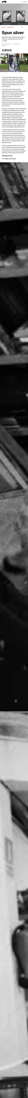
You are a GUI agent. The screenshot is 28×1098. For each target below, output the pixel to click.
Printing (4, 45)
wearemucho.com (7, 155)
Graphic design (6, 44)
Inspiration (10, 27)
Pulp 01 (4, 27)
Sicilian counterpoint (10, 158)
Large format (16, 44)
